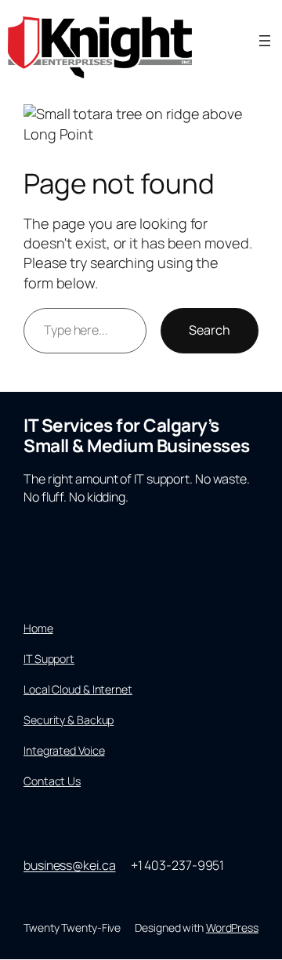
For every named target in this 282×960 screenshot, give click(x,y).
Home (38, 628)
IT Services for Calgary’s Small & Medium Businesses (137, 435)
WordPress (232, 927)
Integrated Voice (64, 750)
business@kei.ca (70, 865)
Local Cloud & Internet (78, 689)
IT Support (49, 658)
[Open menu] (264, 40)
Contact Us (52, 780)
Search (209, 330)
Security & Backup (69, 719)
